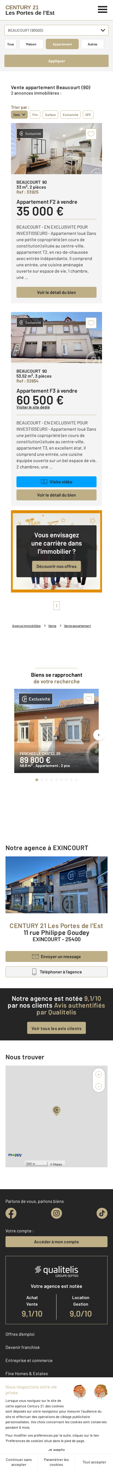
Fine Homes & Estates (26, 1373)
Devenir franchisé (22, 1347)
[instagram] (56, 1213)
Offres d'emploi (20, 1334)
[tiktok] (102, 1213)
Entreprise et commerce (29, 1360)
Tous (10, 44)
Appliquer (56, 61)
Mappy (57, 1164)
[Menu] (103, 9)
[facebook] (10, 1213)
